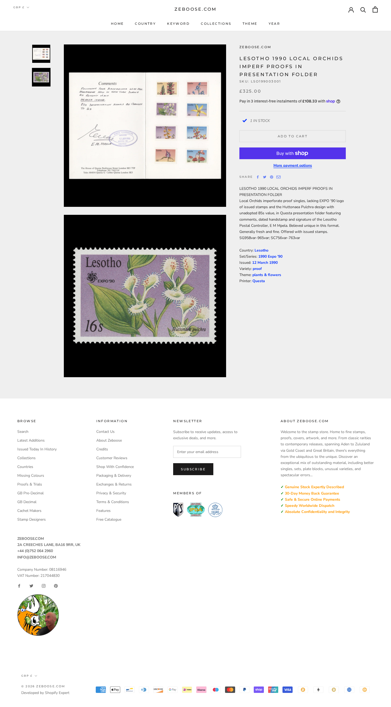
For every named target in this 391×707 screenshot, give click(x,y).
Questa (258, 280)
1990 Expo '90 (270, 256)
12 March (260, 262)
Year (274, 24)
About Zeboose (109, 440)
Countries (25, 466)
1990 (273, 262)
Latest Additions (31, 440)
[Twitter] (264, 177)
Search (22, 431)
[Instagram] (43, 586)
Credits (102, 449)
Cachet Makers (29, 510)
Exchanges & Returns (114, 484)
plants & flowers (266, 274)
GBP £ (18, 7)
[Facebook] (257, 177)
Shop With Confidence (115, 466)
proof (257, 268)
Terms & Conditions (112, 501)
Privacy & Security (111, 493)
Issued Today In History (37, 449)
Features (103, 510)
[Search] (363, 9)
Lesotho (261, 250)
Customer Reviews (111, 458)
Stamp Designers (31, 519)
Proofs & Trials (29, 484)
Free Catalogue (108, 519)
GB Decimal (26, 501)
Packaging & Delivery (113, 475)
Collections (216, 24)
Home (117, 24)
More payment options (292, 165)
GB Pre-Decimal (30, 493)
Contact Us (105, 431)
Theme (250, 24)
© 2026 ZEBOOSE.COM (43, 686)
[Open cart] (375, 9)
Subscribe (193, 469)
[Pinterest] (271, 177)
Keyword (178, 24)
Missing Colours (30, 475)
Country (145, 24)
